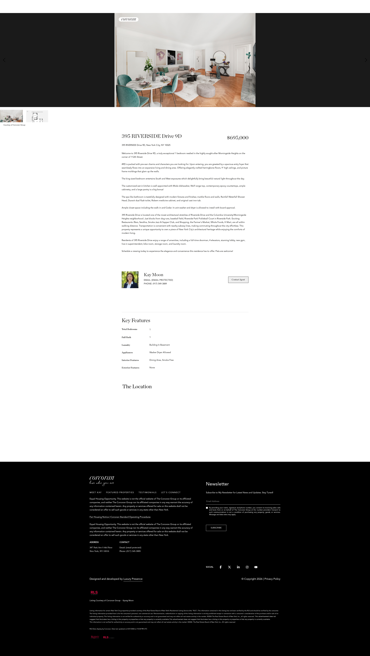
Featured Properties (120, 493)
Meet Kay (96, 493)
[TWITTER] (229, 567)
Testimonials (148, 493)
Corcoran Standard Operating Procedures (130, 517)
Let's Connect (171, 493)
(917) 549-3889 (133, 551)
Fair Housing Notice (99, 517)
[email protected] (162, 280)
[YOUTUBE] (256, 567)
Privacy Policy (272, 579)
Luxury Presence (133, 579)
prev (4, 60)
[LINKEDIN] (238, 567)
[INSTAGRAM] (247, 567)
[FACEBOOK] (220, 567)
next (365, 60)
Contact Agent (238, 280)
